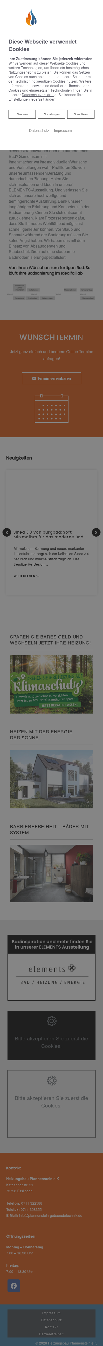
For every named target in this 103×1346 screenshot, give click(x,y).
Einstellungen (52, 114)
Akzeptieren (81, 114)
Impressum (63, 130)
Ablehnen (22, 114)
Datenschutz (39, 130)
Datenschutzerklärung (39, 94)
